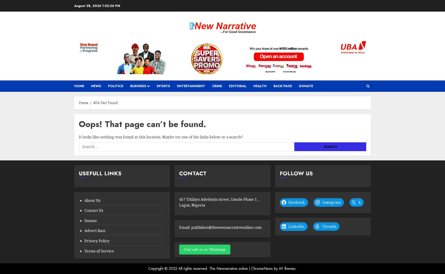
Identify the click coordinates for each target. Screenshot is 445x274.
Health (260, 86)
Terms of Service (99, 251)
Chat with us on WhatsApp (205, 249)
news (96, 86)
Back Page (282, 86)
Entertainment (191, 86)
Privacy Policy (96, 240)
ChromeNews (262, 268)
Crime (217, 86)
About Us (92, 200)
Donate (306, 86)
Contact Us (93, 210)
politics (115, 86)
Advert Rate (94, 230)
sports (163, 86)
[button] (368, 86)
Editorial (237, 86)
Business (138, 86)
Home (79, 86)
